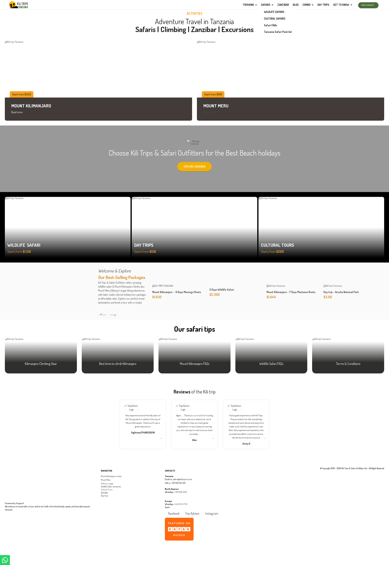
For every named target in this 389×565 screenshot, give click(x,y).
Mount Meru (106, 480)
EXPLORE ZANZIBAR (194, 166)
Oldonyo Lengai (107, 483)
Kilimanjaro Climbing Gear (41, 363)
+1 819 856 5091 (180, 492)
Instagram (211, 513)
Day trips (104, 495)
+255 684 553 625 (178, 483)
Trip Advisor (192, 513)
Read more (17, 112)
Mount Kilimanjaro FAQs (194, 363)
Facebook (173, 513)
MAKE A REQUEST (367, 5)
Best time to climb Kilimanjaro (117, 363)
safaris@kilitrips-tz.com (182, 479)
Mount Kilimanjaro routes (111, 476)
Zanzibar (104, 492)
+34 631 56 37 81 (180, 504)
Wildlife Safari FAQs (271, 363)
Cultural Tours (106, 489)
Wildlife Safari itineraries (111, 486)
